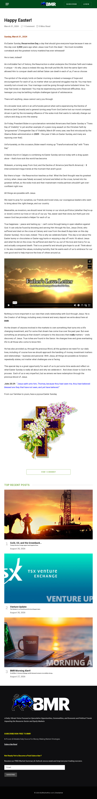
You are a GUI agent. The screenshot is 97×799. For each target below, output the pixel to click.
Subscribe (71, 4)
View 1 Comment (48, 472)
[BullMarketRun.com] (48, 4)
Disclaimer (59, 793)
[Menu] (7, 4)
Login (86, 4)
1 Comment (29, 26)
